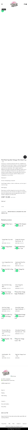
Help (9, 423)
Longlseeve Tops (20, 211)
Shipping (2, 392)
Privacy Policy (3, 406)
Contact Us (3, 401)
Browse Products (12, 211)
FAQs (13, 423)
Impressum (25, 423)
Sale (6, 213)
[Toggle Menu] (2, 4)
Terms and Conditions (5, 404)
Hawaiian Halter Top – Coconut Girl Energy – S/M (6, 332)
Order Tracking (4, 395)
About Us (3, 390)
